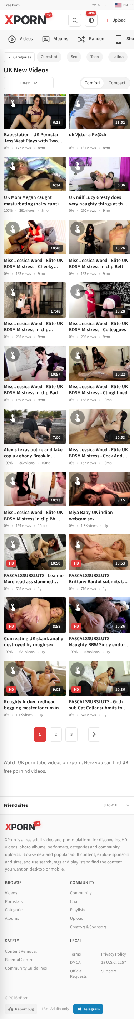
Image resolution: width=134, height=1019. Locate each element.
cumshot (49, 57)
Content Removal (21, 951)
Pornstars (14, 902)
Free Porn (12, 5)
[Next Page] (94, 734)
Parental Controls (20, 960)
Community (81, 893)
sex (74, 57)
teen (94, 57)
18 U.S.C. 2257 (113, 963)
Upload (77, 918)
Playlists (77, 910)
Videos (11, 893)
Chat (74, 902)
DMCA (75, 963)
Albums (12, 918)
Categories (22, 57)
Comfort (92, 83)
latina (118, 57)
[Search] (74, 20)
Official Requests (78, 974)
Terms (75, 954)
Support (108, 971)
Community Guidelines (26, 968)
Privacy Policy (113, 954)
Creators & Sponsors (88, 927)
